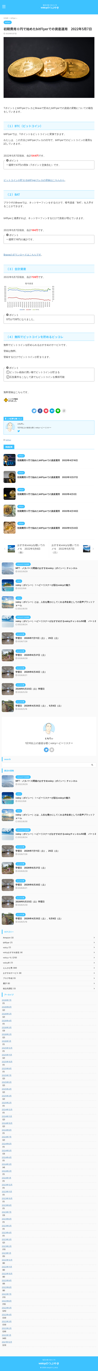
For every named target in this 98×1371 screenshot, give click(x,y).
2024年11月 (7, 1116)
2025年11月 (7, 1055)
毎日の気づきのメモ (49, 1360)
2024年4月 (7, 1157)
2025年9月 (7, 1068)
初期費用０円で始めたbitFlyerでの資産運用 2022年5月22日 (47, 528)
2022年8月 (7, 1287)
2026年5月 (7, 1014)
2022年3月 (7, 1321)
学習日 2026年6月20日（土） (31, 672)
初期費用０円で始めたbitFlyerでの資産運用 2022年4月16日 (47, 460)
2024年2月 (7, 1171)
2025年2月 (7, 1102)
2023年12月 (7, 1185)
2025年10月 (7, 1061)
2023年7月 (6, 1212)
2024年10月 (7, 1123)
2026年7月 (6, 1000)
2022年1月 (6, 1335)
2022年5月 (7, 1308)
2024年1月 (6, 1178)
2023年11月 (7, 1191)
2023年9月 (7, 1205)
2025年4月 (7, 1089)
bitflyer (8, 440)
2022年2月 (7, 1328)
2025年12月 (7, 1048)
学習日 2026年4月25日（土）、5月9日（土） (39, 705)
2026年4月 (7, 1020)
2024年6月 (7, 1143)
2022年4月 (7, 1314)
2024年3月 (7, 1164)
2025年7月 (6, 1075)
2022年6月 (7, 1301)
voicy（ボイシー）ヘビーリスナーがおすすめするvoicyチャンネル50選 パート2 (56, 621)
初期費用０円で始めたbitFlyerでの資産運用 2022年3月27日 (47, 477)
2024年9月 (7, 1130)
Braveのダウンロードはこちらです (22, 254)
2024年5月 (7, 1150)
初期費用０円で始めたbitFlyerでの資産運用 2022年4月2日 (47, 494)
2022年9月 (7, 1280)
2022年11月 (7, 1267)
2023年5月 (7, 1226)
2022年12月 (7, 1260)
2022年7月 (6, 1294)
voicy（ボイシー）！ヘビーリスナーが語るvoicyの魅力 (43, 585)
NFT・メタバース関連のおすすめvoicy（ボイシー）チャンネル (46, 568)
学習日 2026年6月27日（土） (31, 655)
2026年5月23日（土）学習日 (30, 689)
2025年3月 (7, 1096)
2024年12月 (7, 1109)
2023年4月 (7, 1232)
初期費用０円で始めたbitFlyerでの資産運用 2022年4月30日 (47, 511)
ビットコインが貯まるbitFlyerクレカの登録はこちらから (34, 180)
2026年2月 (7, 1034)
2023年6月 (7, 1219)
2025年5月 (7, 1082)
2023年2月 (7, 1246)
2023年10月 (7, 1198)
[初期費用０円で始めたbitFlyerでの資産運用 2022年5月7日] (52, 410)
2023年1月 (6, 1253)
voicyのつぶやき (50, 7)
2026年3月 (7, 1027)
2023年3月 (7, 1239)
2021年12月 (7, 1342)
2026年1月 (6, 1041)
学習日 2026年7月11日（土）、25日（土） (38, 638)
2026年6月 (7, 1007)
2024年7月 (6, 1137)
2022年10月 (7, 1273)
